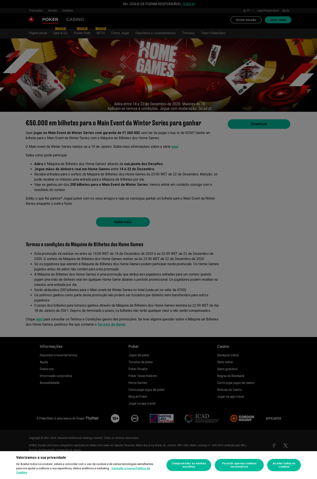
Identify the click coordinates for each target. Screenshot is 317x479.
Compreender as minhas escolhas (189, 465)
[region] (158, 465)
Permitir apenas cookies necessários (239, 465)
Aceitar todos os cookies (284, 465)
